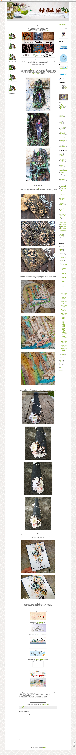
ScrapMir (61, 169)
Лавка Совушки (62, 181)
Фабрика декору (63, 191)
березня (62, 354)
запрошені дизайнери (36, 707)
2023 (61, 246)
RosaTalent (62, 164)
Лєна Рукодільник (38, 188)
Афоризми (62, 107)
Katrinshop (62, 160)
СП (60, 121)
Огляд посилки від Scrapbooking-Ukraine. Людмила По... (64, 314)
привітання (62, 142)
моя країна (62, 135)
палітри (61, 141)
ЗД (60, 219)
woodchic (61, 175)
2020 (61, 250)
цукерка (61, 147)
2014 (61, 364)
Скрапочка (62, 185)
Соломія (61, 234)
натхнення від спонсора (62, 137)
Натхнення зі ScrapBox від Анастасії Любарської (63, 318)
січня (62, 357)
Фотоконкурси (62, 127)
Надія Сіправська (48, 707)
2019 (61, 252)
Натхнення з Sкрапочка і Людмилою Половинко (63, 326)
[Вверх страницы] (74, 743)
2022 (61, 247)
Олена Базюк (62, 231)
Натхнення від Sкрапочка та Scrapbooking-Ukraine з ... (64, 298)
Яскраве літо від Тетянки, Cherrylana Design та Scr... (64, 330)
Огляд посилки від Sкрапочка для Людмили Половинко (64, 294)
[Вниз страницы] (74, 746)
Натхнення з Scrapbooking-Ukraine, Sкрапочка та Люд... (64, 338)
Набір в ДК (62, 115)
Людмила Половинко (63, 222)
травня (62, 263)
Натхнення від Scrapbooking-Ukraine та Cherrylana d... (64, 334)
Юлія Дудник (62, 238)
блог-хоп (61, 129)
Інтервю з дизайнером (62, 106)
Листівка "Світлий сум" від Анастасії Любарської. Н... (64, 265)
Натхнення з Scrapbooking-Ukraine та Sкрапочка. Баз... (64, 288)
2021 (61, 249)
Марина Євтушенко (63, 226)
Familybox (61, 156)
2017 (61, 360)
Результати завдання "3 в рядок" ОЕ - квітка (63, 310)
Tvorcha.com (62, 172)
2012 (61, 367)
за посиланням (45, 704)
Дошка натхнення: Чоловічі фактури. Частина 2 (64, 302)
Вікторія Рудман (63, 217)
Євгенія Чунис (62, 214)
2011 (61, 368)
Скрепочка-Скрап (63, 188)
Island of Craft (62, 159)
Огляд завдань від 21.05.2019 (64, 291)
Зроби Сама (62, 179)
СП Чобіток (62, 124)
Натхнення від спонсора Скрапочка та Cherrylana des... (64, 274)
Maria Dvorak (62, 204)
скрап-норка (62, 194)
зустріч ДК (61, 132)
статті (61, 145)
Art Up (61, 153)
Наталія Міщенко (63, 230)
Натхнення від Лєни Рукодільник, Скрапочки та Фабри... (63, 270)
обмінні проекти (63, 139)
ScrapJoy (61, 167)
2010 (61, 370)
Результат (61, 119)
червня (62, 261)
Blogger (44, 747)
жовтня (62, 256)
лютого (62, 355)
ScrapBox (61, 165)
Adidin (61, 151)
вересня (62, 257)
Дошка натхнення (63, 109)
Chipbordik (62, 155)
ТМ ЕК (61, 190)
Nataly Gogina (62, 208)
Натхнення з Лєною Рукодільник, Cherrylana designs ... (63, 283)
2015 (61, 363)
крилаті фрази (62, 133)
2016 (61, 361)
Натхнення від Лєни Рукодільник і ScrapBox (63, 278)
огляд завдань (62, 140)
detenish (61, 213)
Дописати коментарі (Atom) (29, 739)
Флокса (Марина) (63, 236)
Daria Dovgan (62, 199)
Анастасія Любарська (25, 707)
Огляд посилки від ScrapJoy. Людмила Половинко (64, 350)
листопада (63, 254)
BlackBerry (62, 198)
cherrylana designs (63, 173)
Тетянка (61, 235)
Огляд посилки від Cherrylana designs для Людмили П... (64, 306)
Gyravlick (61, 203)
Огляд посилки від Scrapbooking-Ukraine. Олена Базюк (64, 342)
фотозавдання (62, 146)
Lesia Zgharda (62, 161)
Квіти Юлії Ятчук (63, 180)
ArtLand (61, 154)
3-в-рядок (61, 104)
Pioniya (53, 707)
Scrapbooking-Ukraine (35, 73)
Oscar (61, 209)
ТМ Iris (39, 623)
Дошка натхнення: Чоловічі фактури (64, 346)
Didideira (61, 200)
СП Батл (61, 122)
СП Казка (61, 123)
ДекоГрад (61, 178)
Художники (62, 128)
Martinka (61, 205)
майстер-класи (62, 134)
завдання (30, 707)
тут (47, 30)
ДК (60, 108)
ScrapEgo (61, 166)
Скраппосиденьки (63, 186)
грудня (62, 253)
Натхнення (62, 116)
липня (62, 260)
